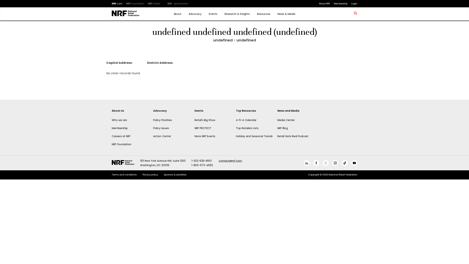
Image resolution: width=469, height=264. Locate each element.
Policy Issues (161, 128)
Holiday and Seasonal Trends (254, 136)
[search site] (355, 14)
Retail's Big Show (205, 120)
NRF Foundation (121, 144)
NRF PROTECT (203, 128)
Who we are (119, 120)
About (177, 14)
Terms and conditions (124, 174)
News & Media (286, 14)
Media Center (286, 120)
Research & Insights (237, 14)
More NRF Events (205, 136)
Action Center (162, 136)
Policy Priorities (162, 120)
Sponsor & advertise (175, 174)
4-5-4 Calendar (246, 120)
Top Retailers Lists (247, 128)
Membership (120, 128)
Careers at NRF (121, 136)
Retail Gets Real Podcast (292, 136)
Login (354, 3)
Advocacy (195, 14)
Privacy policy (150, 174)
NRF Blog (282, 128)
